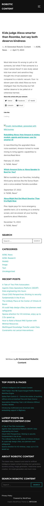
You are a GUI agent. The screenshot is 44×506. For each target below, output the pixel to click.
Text (4, 268)
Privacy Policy (7, 496)
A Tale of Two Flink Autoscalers (15, 284)
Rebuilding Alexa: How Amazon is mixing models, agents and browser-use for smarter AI (22, 137)
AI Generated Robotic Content (18, 47)
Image (4, 264)
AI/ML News (7, 255)
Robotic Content (7, 6)
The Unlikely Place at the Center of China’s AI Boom (21, 439)
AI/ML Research (9, 258)
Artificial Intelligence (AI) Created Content (17, 388)
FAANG (5, 261)
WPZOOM (33, 502)
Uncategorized (8, 271)
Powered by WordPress (22, 498)
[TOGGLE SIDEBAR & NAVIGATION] (40, 6)
